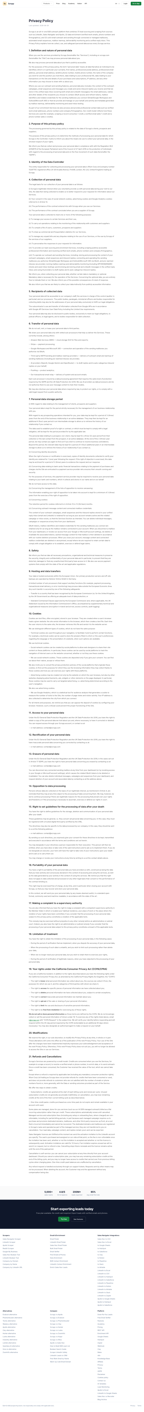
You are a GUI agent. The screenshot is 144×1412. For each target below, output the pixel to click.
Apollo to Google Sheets (106, 1299)
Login (125, 3)
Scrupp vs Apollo (56, 1314)
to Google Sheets (104, 1245)
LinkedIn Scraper (9, 1242)
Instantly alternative (10, 1340)
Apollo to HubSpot (104, 1302)
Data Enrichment (56, 1258)
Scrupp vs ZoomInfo (57, 1333)
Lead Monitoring (103, 1387)
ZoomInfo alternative (10, 1352)
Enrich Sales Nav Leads (58, 1267)
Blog (63, 3)
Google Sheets (103, 1336)
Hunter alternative (9, 1333)
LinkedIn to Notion (104, 1286)
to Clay (100, 1255)
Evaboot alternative (10, 1314)
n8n (99, 1355)
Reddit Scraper (8, 1248)
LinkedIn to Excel (104, 1270)
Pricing (100, 1327)
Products (46, 3)
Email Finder (54, 1239)
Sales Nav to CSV (104, 1239)
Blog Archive (102, 1399)
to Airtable (101, 1267)
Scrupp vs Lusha (56, 1330)
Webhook (101, 1346)
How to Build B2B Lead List (60, 1346)
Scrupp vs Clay (55, 1324)
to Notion (101, 1258)
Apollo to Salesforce (105, 1305)
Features (101, 1321)
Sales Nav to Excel (104, 1242)
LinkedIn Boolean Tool (11, 1258)
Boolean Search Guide (58, 1349)
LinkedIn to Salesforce (106, 1280)
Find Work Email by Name (59, 1359)
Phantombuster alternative (12, 1318)
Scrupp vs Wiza (56, 1340)
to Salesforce (102, 1252)
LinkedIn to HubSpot (105, 1277)
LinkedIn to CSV (103, 1274)
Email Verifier (54, 1252)
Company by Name (10, 1264)
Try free (64, 1219)
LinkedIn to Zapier (104, 1296)
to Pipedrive (102, 1261)
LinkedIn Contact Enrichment (60, 1264)
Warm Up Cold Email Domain (60, 1362)
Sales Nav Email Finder (58, 1245)
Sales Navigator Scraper (12, 1239)
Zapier (100, 1343)
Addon (79, 3)
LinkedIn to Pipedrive (105, 1283)
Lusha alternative (9, 1336)
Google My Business (10, 1252)
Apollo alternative (9, 1327)
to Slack (101, 1264)
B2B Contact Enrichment (59, 1261)
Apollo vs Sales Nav (57, 1343)
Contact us (102, 1381)
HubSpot (101, 1340)
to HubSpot (102, 1248)
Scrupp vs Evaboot (57, 1318)
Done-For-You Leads (105, 1314)
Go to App (136, 3)
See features (78, 1219)
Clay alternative (8, 1330)
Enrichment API (103, 1333)
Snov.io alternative (9, 1349)
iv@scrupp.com (34, 1020)
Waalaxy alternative (10, 1324)
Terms (100, 1368)
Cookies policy (103, 1377)
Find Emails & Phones (58, 1255)
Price (58, 3)
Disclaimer (101, 1374)
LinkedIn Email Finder (58, 1242)
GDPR (100, 1371)
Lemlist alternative (9, 1343)
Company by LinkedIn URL (12, 1267)
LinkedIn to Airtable (105, 1289)
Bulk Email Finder (56, 1248)
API (86, 3)
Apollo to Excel (103, 1390)
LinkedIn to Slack (104, 1292)
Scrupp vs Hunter (56, 1327)
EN (116, 3)
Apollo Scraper (8, 1245)
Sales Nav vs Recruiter (106, 1396)
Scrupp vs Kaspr (56, 1336)
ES (119, 3)
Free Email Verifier (104, 1318)
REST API (101, 1330)
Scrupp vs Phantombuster (59, 1321)
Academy (71, 3)
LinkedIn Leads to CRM (58, 1355)
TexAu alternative (9, 1321)
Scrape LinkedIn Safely (58, 1352)
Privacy (100, 1365)
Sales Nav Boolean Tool (11, 1255)
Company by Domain (10, 1261)
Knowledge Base (104, 1359)
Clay (99, 1349)
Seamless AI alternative (11, 1346)
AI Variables (102, 1384)
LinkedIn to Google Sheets (107, 1393)
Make (100, 1352)
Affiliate (100, 1362)
